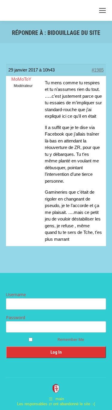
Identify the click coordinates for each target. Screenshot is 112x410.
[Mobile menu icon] (102, 10)
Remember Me (71, 339)
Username (16, 294)
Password (15, 317)
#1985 (98, 69)
